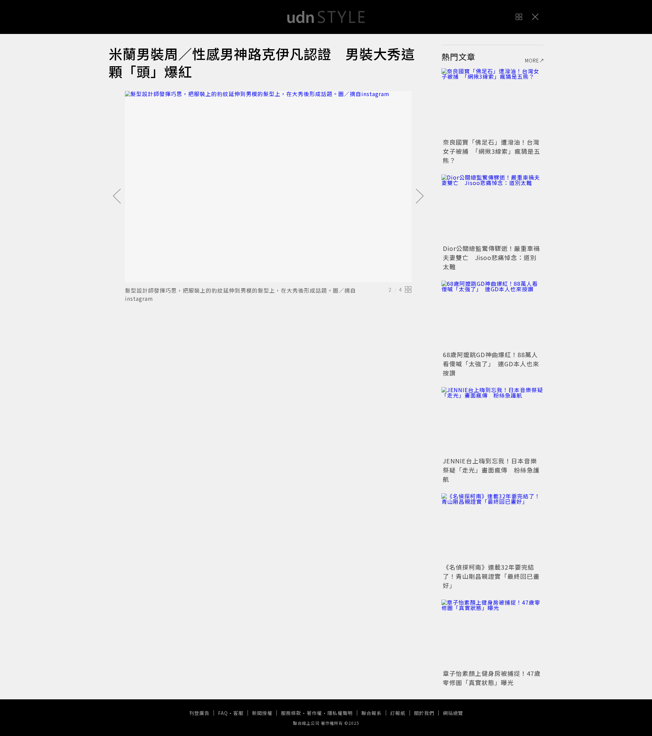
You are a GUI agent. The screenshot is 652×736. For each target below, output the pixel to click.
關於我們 (424, 713)
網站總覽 (453, 713)
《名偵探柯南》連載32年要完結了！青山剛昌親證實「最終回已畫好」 (491, 576)
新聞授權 (262, 713)
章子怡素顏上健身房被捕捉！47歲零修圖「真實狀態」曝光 (492, 678)
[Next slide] (420, 196)
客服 (238, 713)
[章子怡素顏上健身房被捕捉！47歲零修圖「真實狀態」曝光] (492, 633)
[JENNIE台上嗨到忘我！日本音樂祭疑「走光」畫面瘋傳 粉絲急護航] (492, 421)
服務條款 (291, 713)
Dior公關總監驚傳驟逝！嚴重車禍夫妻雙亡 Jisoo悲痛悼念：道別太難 (491, 257)
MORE (532, 60)
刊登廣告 (199, 713)
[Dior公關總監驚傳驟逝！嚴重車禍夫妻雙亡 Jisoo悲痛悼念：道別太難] (492, 208)
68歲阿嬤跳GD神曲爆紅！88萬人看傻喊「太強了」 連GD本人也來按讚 (491, 363)
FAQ (223, 713)
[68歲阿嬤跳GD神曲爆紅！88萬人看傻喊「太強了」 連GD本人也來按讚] (492, 315)
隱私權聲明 (340, 713)
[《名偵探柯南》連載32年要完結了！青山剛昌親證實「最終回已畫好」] (492, 527)
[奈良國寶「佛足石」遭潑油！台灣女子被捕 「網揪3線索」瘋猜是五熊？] (492, 102)
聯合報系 (371, 713)
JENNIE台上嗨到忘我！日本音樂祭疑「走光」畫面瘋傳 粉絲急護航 (491, 469)
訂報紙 (397, 713)
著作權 (314, 713)
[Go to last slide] (117, 196)
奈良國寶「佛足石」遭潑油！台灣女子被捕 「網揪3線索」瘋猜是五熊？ (491, 151)
